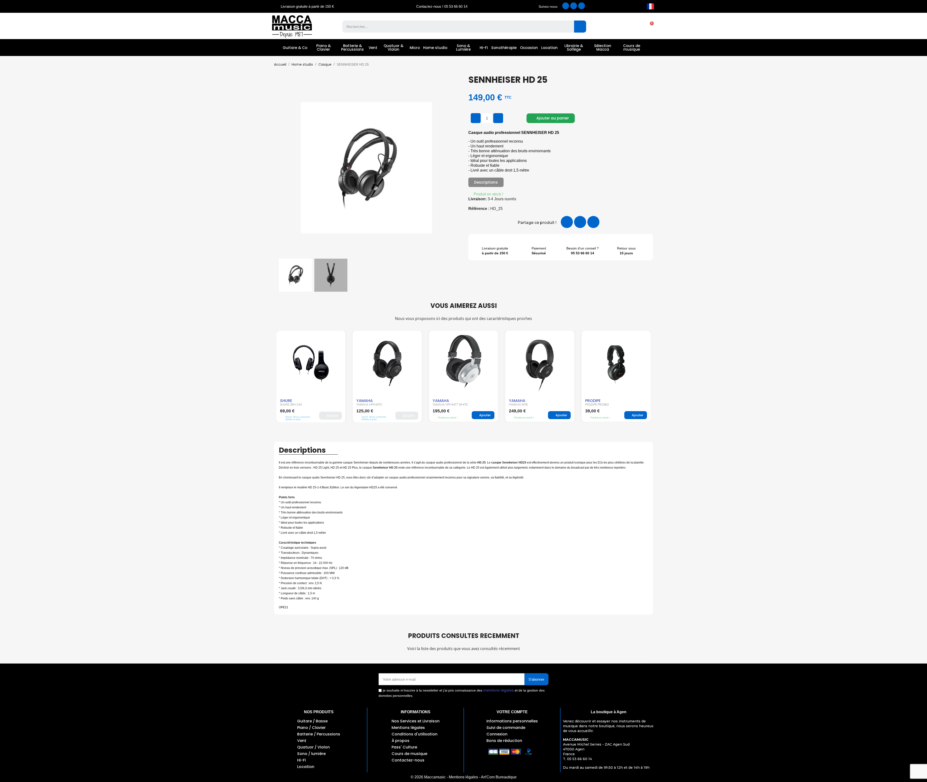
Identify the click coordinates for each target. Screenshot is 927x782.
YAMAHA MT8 (442, 404)
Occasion (529, 47)
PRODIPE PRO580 (520, 404)
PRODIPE (516, 400)
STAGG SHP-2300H (598, 404)
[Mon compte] (632, 26)
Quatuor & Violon (393, 47)
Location (549, 47)
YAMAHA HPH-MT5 (293, 404)
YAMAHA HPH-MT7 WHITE (374, 404)
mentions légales (498, 690)
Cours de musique (631, 47)
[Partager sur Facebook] (567, 222)
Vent (373, 47)
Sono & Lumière (463, 47)
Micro (415, 47)
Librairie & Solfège (573, 47)
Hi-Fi (484, 47)
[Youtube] (581, 5)
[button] (649, 26)
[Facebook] (565, 5)
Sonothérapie (504, 47)
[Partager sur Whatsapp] (593, 222)
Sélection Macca (602, 47)
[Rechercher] (580, 27)
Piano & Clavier (323, 47)
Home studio (435, 47)
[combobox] (454, 27)
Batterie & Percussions (352, 47)
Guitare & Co (295, 47)
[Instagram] (573, 5)
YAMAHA (288, 400)
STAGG (592, 400)
